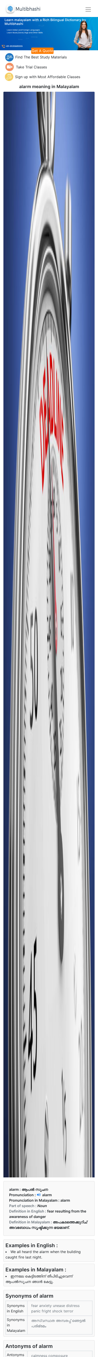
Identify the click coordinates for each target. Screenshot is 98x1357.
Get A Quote (42, 50)
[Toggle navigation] (88, 9)
